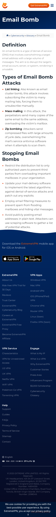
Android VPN (37, 290)
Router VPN (36, 311)
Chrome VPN (37, 305)
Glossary (30, 35)
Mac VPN (35, 285)
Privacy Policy (9, 425)
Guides (6, 414)
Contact (6, 441)
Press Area (36, 375)
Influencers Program (41, 380)
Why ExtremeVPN (40, 364)
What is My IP (37, 353)
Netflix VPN (8, 379)
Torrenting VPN (10, 395)
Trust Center (9, 300)
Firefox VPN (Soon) (40, 322)
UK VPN (6, 373)
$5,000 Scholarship (40, 385)
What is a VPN (38, 358)
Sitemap (6, 436)
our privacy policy (40, 511)
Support (6, 409)
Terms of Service (11, 430)
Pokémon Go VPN (12, 390)
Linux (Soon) (37, 316)
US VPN (6, 368)
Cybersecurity (17, 35)
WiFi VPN (7, 384)
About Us (7, 280)
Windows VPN (38, 280)
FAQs (5, 420)
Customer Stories (39, 369)
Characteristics (10, 353)
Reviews (6, 295)
